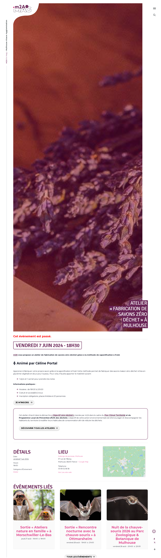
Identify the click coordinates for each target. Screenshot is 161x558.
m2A (15, 355)
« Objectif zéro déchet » (62, 415)
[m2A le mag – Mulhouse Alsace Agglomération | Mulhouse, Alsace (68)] (29, 8)
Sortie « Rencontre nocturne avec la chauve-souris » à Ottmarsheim (81, 533)
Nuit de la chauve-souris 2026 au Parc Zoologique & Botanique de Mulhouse (127, 535)
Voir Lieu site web (65, 472)
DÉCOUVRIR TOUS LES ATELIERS (38, 428)
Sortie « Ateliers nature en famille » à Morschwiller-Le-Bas (33, 531)
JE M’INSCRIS (22, 402)
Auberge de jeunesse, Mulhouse (70, 456)
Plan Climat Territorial (114, 415)
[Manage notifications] (154, 531)
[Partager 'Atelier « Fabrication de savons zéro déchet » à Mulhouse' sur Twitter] (155, 542)
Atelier (15, 472)
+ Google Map (83, 462)
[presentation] (33, 504)
